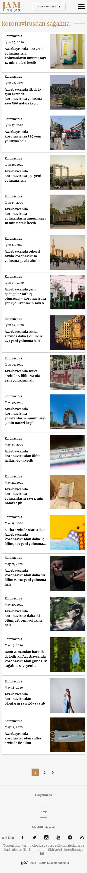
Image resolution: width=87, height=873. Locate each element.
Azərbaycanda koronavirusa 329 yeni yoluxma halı (23, 136)
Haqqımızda (43, 795)
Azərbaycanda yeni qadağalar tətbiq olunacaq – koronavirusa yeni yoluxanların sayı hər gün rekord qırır (26, 296)
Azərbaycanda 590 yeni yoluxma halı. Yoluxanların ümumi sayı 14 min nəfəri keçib (25, 56)
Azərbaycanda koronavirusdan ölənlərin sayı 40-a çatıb (25, 698)
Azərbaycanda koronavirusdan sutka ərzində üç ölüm (23, 738)
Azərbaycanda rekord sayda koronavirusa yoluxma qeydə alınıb (22, 256)
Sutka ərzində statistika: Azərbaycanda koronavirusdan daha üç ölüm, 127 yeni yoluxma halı (25, 537)
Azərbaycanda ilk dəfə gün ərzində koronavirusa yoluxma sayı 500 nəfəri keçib (23, 96)
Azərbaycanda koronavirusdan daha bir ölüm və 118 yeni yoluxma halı (25, 577)
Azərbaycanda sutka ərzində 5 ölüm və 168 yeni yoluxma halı (22, 375)
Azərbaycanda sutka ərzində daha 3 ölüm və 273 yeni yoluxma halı (23, 336)
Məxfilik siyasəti (43, 827)
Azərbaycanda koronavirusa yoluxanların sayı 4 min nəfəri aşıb (24, 496)
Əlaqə (43, 811)
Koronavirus (13, 36)
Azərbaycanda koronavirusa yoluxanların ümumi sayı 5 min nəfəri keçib (25, 416)
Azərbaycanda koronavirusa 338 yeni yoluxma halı (23, 176)
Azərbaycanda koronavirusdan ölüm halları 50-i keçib (23, 456)
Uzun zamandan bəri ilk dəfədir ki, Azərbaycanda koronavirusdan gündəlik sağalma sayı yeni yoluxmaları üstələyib (26, 659)
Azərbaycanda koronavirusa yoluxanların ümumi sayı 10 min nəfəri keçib (25, 216)
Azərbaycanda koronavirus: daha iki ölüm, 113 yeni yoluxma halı (23, 618)
